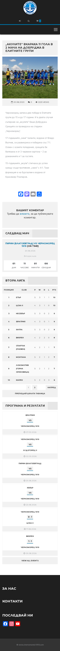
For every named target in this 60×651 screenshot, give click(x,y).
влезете (24, 213)
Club (24, 290)
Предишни (10, 387)
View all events (30, 561)
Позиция (9, 290)
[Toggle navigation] (55, 29)
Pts (54, 290)
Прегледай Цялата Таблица (30, 393)
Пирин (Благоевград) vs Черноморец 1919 (30, 244)
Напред (52, 387)
